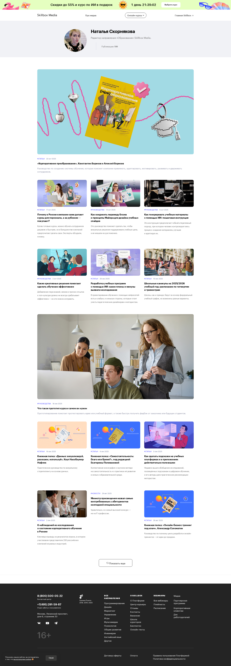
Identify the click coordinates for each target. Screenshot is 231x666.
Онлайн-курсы (134, 15)
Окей (51, 658)
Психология (110, 625)
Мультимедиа (111, 621)
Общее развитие (112, 629)
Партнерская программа (180, 602)
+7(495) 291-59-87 (49, 604)
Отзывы (134, 607)
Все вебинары (161, 600)
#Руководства (97, 210)
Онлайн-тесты (137, 629)
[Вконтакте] (39, 622)
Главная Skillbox (183, 15)
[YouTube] (47, 622)
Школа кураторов (135, 620)
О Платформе (137, 600)
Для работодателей (182, 616)
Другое (107, 640)
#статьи (41, 158)
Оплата (134, 655)
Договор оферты (112, 655)
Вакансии (135, 615)
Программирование (114, 603)
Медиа (177, 595)
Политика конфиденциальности (169, 658)
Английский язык (112, 636)
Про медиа (90, 15)
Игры (106, 618)
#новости (95, 493)
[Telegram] (55, 622)
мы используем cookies (22, 659)
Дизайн (107, 606)
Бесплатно (135, 625)
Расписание (160, 607)
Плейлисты (159, 604)
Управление (110, 614)
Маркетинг (109, 610)
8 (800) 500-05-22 (50, 595)
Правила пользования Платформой (171, 655)
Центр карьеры (138, 604)
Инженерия (110, 633)
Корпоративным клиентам (182, 609)
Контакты (135, 611)
